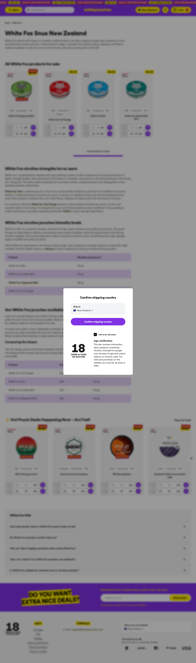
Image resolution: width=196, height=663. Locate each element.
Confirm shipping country (98, 321)
